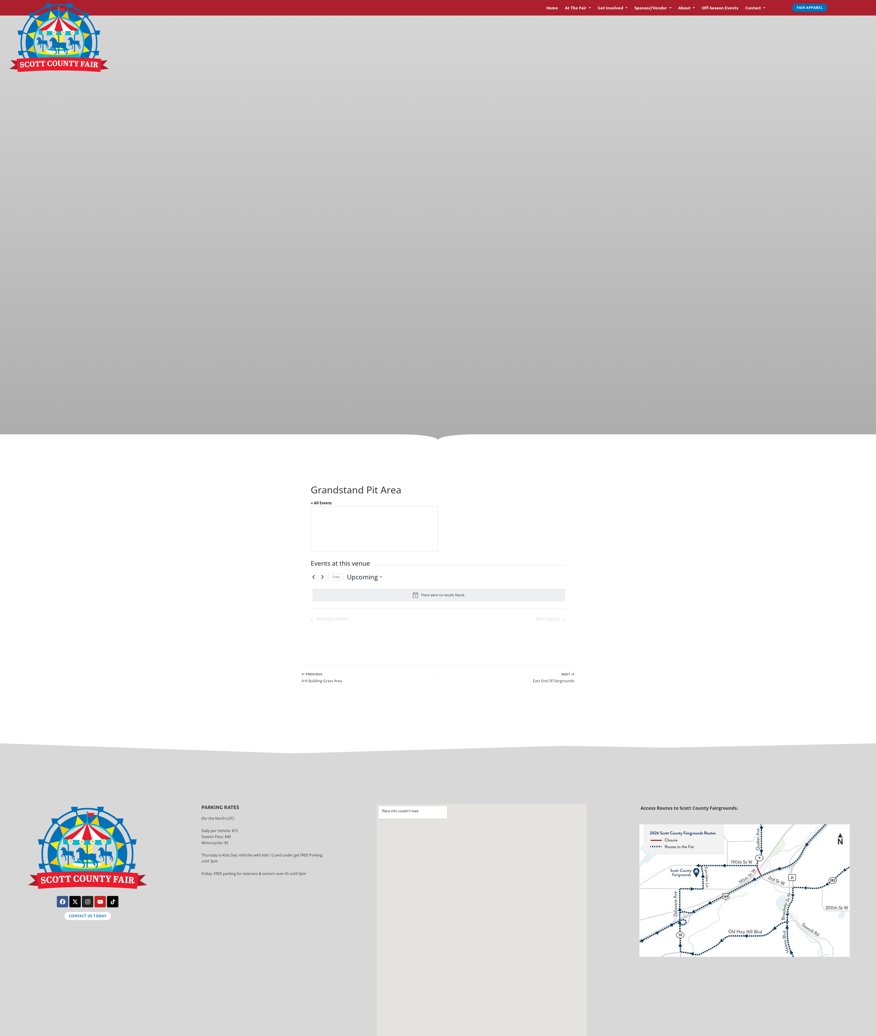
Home (552, 7)
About (684, 7)
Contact (753, 7)
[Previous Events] (313, 577)
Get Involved (610, 7)
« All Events (321, 502)
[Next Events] (322, 577)
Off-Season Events (720, 7)
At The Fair (576, 7)
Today (336, 577)
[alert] (439, 595)
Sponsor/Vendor (650, 7)
